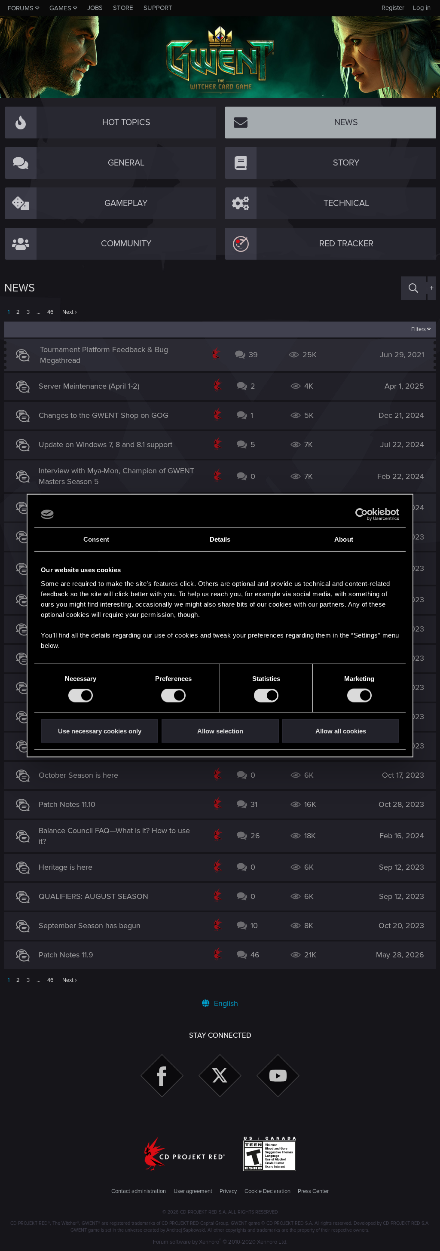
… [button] (38, 312)
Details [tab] (220, 539)
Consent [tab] (96, 539)
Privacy (228, 1191)
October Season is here (78, 775)
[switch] (173, 695)
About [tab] (343, 539)
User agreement (193, 1191)
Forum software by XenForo (220, 1242)
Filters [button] (418, 329)
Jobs (95, 8)
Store (123, 8)
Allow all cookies (340, 730)
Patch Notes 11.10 (67, 804)
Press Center (313, 1191)
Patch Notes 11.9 (66, 955)
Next (67, 312)
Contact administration (138, 1191)
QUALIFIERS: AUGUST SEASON (93, 896)
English (225, 1003)
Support (158, 8)
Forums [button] (21, 8)
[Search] (413, 288)
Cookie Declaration (267, 1191)
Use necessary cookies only (99, 730)
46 (50, 312)
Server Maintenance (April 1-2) (89, 386)
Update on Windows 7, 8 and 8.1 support (105, 444)
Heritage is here (65, 867)
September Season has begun (90, 925)
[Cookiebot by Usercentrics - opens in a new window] (361, 514)
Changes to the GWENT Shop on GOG (103, 415)
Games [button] (60, 8)
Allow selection (220, 730)
